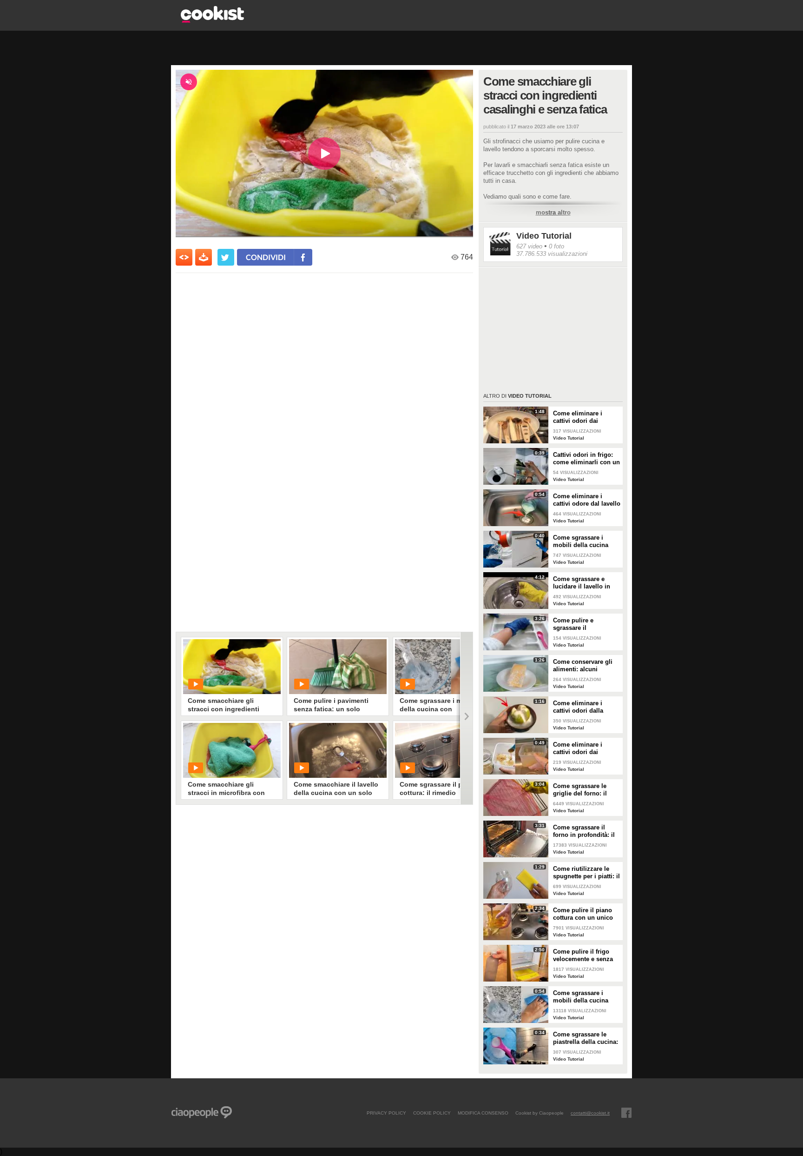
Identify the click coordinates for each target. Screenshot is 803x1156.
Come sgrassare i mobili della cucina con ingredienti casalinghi (580, 996)
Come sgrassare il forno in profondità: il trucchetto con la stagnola (584, 831)
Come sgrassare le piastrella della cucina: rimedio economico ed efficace (585, 1038)
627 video (529, 246)
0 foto (556, 246)
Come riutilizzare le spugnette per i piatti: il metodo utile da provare (586, 872)
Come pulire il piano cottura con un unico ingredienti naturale (583, 914)
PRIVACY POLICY (386, 1112)
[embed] (184, 257)
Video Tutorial (544, 236)
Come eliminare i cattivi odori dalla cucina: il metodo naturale (578, 707)
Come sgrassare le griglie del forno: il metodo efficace (580, 789)
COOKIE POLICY (432, 1112)
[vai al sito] (212, 20)
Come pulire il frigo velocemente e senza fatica (583, 955)
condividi (266, 257)
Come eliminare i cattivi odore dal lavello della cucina (586, 500)
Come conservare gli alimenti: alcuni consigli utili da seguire (582, 665)
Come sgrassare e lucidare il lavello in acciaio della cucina (581, 582)
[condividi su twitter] (225, 257)
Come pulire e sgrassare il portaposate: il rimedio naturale (586, 624)
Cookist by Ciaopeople (539, 1112)
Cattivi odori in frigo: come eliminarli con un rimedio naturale (586, 458)
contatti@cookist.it (590, 1112)
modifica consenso (483, 1112)
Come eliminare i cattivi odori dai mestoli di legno (577, 417)
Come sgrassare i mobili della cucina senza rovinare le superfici (580, 541)
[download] (203, 257)
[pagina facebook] (626, 1113)
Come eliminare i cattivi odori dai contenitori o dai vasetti (577, 748)
